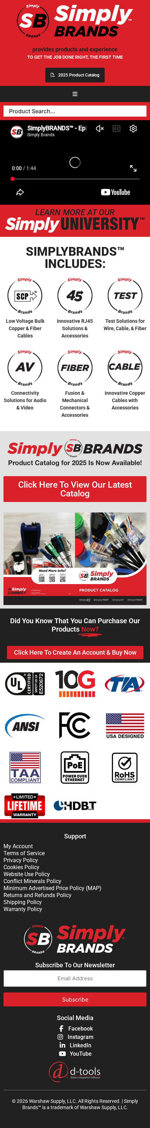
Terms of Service (24, 853)
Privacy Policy (20, 860)
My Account (18, 846)
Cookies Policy (21, 867)
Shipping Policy (22, 902)
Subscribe (75, 999)
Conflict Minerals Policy (32, 881)
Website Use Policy (26, 874)
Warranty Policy (22, 909)
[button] (75, 94)
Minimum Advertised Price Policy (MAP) (52, 888)
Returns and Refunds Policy (37, 895)
